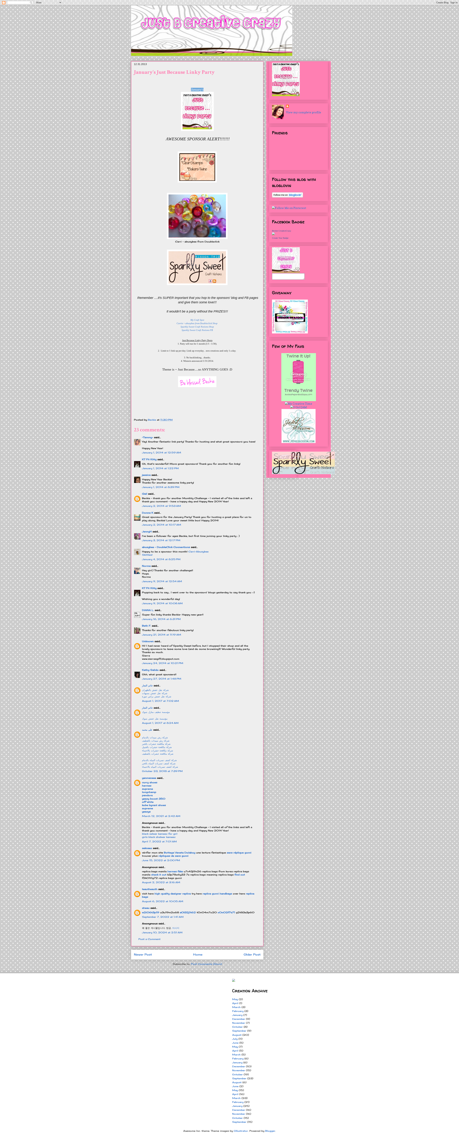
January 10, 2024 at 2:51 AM (162, 932)
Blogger (270, 1130)
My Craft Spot (197, 320)
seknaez (147, 848)
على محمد (147, 729)
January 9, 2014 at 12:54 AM (162, 581)
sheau (146, 907)
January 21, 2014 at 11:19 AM (161, 634)
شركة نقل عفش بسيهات (154, 693)
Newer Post (143, 954)
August (237, 1034)
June (235, 1042)
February (237, 1011)
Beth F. (146, 625)
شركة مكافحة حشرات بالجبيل (157, 747)
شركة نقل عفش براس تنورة (156, 696)
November (238, 1022)
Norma (146, 565)
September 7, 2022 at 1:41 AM (163, 916)
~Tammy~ (147, 437)
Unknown (148, 641)
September (239, 1030)
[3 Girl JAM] (298, 407)
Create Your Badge (280, 238)
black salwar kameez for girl (159, 833)
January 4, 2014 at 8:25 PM (161, 559)
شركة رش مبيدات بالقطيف (155, 740)
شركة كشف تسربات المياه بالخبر (159, 763)
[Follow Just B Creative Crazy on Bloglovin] (287, 196)
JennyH (147, 531)
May (235, 999)
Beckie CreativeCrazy (281, 231)
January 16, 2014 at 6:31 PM (161, 619)
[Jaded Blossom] (298, 442)
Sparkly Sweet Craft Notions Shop (197, 326)
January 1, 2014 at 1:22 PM (160, 468)
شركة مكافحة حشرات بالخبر (156, 743)
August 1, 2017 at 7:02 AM (160, 700)
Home (197, 954)
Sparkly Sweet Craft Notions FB (197, 330)
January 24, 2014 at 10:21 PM (162, 663)
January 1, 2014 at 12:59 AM (161, 452)
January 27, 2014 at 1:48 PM (161, 678)
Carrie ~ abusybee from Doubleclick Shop (197, 323)
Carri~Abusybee (198, 551)
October (237, 1026)
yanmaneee (149, 777)
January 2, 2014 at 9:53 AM (161, 505)
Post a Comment (149, 939)
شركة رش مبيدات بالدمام (155, 737)
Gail (144, 493)
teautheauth (149, 889)
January (237, 1015)
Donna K (148, 512)
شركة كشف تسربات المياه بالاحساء (160, 766)
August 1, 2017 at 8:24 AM (160, 722)
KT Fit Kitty (149, 459)
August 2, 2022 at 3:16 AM (161, 882)
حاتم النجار (147, 685)
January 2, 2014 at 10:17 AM (161, 524)
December (238, 1018)
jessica (146, 474)
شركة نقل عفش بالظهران (155, 690)
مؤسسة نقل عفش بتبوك (154, 718)
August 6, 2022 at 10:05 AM (162, 901)
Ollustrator (241, 1130)
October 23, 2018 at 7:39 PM (162, 771)
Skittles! (147, 554)
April (235, 1003)
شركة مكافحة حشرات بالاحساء (157, 750)
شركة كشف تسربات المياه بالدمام (159, 760)
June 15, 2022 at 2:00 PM (161, 860)
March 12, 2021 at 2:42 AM (161, 816)
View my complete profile (303, 112)
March (236, 1007)
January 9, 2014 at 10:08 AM (162, 603)
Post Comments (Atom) (206, 964)
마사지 (175, 928)
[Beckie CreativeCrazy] (273, 234)
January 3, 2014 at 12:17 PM (161, 540)
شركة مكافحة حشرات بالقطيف (157, 753)
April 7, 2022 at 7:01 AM (159, 841)
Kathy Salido (150, 669)
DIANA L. (148, 610)
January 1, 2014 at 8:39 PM (160, 487)
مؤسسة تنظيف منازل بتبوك (156, 712)
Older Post (252, 954)
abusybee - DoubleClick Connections (166, 547)
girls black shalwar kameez (159, 837)
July (235, 1038)
